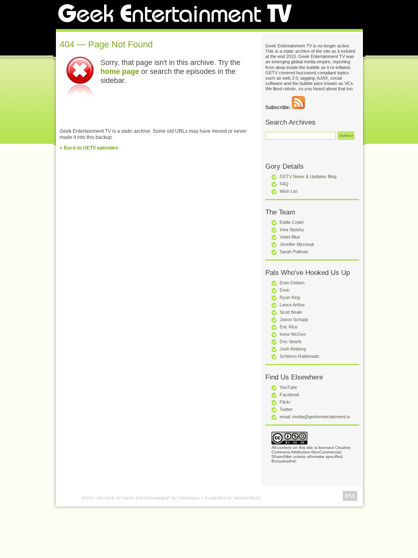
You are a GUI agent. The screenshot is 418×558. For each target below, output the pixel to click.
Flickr (285, 402)
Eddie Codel (291, 222)
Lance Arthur (292, 304)
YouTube (288, 387)
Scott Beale (291, 312)
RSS (350, 496)
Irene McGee (293, 334)
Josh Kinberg (293, 348)
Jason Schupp (294, 319)
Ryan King (290, 297)
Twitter (286, 409)
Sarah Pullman (294, 251)
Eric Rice (289, 326)
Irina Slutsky (292, 229)
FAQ (284, 183)
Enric (285, 290)
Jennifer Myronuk (297, 244)
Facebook (290, 394)
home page (119, 71)
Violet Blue (290, 236)
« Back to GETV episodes (89, 148)
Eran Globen (292, 282)
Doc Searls (291, 341)
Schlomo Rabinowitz (300, 356)
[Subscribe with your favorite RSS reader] (298, 107)
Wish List (289, 191)
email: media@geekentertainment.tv (315, 416)
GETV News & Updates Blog (308, 176)
